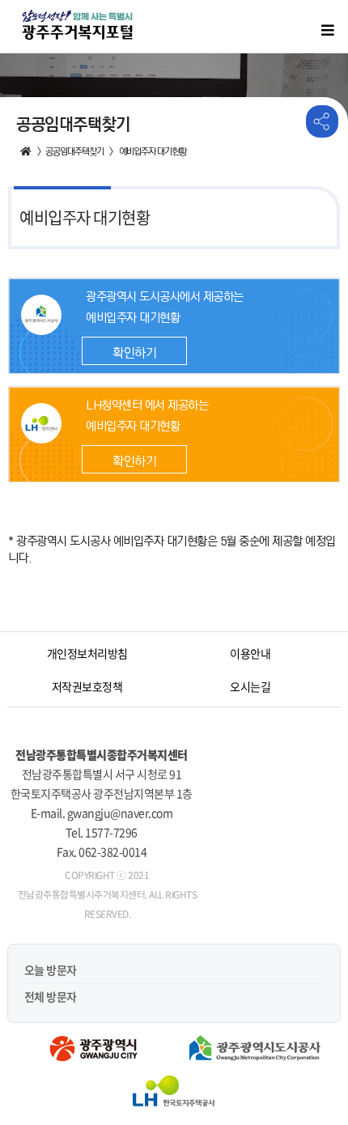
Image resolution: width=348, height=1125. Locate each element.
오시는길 (250, 686)
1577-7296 (111, 832)
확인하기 (134, 353)
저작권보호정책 (87, 686)
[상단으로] (311, 1072)
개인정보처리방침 (87, 653)
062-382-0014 (112, 851)
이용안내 (250, 653)
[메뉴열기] (328, 30)
